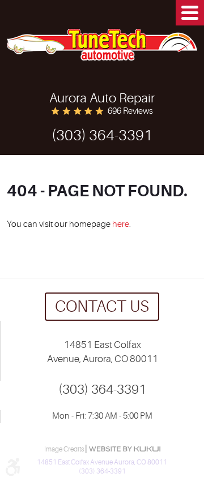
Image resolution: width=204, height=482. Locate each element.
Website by (124, 448)
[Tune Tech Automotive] (102, 45)
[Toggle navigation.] (190, 12)
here (120, 224)
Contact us (102, 307)
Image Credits (64, 449)
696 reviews (130, 111)
